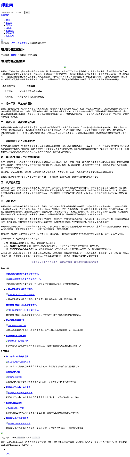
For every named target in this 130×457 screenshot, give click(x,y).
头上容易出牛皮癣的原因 (17, 356)
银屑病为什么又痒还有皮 (17, 418)
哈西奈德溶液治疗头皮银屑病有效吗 (22, 274)
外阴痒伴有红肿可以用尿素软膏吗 (21, 305)
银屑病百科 (22, 43)
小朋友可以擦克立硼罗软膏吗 (19, 289)
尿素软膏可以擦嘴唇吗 (16, 336)
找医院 (9, 23)
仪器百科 (10, 31)
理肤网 (7, 5)
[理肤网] (2, 433)
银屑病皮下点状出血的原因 (18, 387)
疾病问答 (10, 36)
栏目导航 (5, 15)
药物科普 (10, 33)
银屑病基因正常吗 (14, 403)
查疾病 (9, 28)
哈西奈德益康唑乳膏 (15, 320)
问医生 (9, 25)
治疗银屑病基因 (13, 372)
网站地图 (36, 437)
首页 (8, 20)
